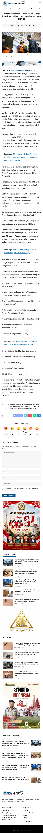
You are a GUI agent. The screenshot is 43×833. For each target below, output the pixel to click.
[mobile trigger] (39, 3)
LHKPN (34, 406)
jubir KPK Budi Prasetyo (16, 406)
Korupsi (26, 406)
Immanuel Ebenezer (15, 404)
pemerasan (13, 408)
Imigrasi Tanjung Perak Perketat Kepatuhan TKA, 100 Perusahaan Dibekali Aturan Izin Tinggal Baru (26, 561)
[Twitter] (27, 822)
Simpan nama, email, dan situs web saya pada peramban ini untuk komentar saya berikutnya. (21, 490)
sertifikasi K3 (20, 408)
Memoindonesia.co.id (20, 70)
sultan (26, 408)
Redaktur (14, 30)
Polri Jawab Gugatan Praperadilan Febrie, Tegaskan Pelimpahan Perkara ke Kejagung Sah (26, 673)
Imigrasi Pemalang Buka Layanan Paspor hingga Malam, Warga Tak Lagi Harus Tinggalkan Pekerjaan (25, 581)
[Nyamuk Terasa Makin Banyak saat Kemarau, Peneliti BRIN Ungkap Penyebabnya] (8, 602)
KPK (30, 406)
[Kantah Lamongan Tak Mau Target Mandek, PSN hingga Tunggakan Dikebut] (8, 593)
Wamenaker (32, 408)
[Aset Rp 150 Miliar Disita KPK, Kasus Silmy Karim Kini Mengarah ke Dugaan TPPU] (8, 655)
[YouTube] (29, 822)
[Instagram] (31, 822)
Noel (38, 406)
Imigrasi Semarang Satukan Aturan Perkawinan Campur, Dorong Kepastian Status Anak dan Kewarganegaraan (25, 571)
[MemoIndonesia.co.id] (14, 3)
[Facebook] (25, 822)
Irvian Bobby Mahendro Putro (30, 404)
